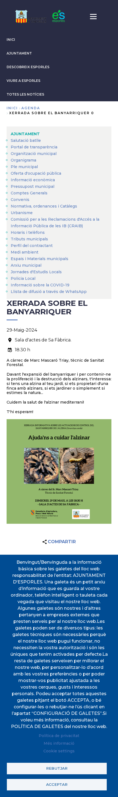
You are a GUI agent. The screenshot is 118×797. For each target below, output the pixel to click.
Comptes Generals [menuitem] (29, 193)
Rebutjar (57, 768)
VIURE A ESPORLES (23, 81)
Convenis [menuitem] (20, 199)
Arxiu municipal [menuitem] (26, 265)
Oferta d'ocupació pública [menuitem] (36, 173)
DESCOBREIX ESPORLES (28, 67)
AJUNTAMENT (19, 53)
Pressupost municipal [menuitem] (32, 186)
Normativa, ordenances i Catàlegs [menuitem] (44, 206)
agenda (30, 108)
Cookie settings (59, 751)
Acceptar (57, 784)
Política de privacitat (59, 735)
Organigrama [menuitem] (23, 160)
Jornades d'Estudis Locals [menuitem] (36, 271)
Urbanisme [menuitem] (22, 212)
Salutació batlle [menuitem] (26, 140)
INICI (11, 40)
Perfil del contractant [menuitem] (32, 245)
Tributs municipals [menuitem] (29, 239)
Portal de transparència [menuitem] (34, 147)
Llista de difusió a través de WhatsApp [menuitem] (49, 291)
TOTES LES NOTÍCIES (25, 94)
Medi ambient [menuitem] (24, 252)
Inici (12, 108)
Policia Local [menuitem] (23, 278)
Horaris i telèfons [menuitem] (28, 232)
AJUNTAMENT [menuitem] (25, 133)
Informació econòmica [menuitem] (33, 179)
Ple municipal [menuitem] (24, 166)
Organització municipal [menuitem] (34, 153)
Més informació (59, 743)
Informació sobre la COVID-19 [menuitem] (40, 285)
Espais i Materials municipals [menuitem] (39, 258)
